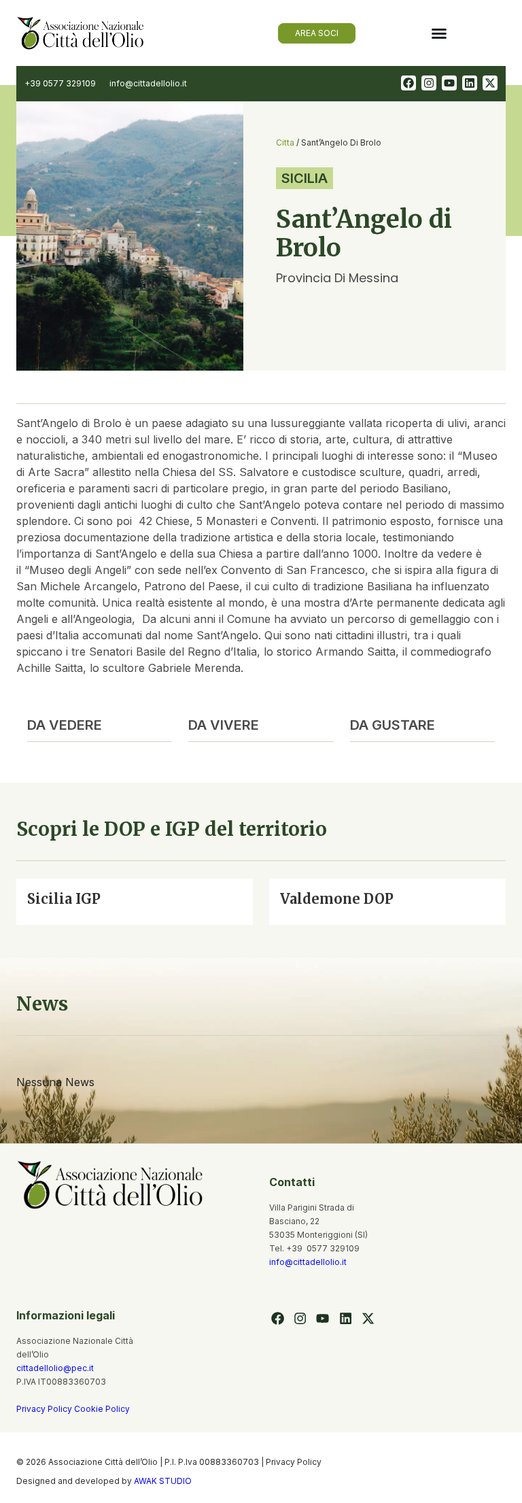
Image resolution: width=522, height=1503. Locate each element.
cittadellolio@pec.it (55, 1368)
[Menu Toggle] (439, 33)
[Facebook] (408, 82)
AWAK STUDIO (163, 1481)
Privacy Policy (45, 1409)
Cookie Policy (102, 1409)
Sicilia (304, 178)
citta (285, 142)
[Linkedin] (469, 82)
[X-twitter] (490, 82)
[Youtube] (449, 82)
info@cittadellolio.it (308, 1262)
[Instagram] (428, 82)
